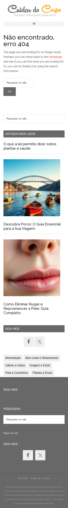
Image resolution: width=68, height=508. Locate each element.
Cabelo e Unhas (15, 365)
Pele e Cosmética (16, 373)
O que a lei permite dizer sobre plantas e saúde (29, 146)
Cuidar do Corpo (34, 11)
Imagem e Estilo (40, 365)
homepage (55, 57)
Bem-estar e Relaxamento (41, 358)
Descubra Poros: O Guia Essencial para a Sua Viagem (31, 226)
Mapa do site (10, 433)
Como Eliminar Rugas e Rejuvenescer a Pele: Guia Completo (25, 308)
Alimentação (13, 358)
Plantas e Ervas (42, 373)
